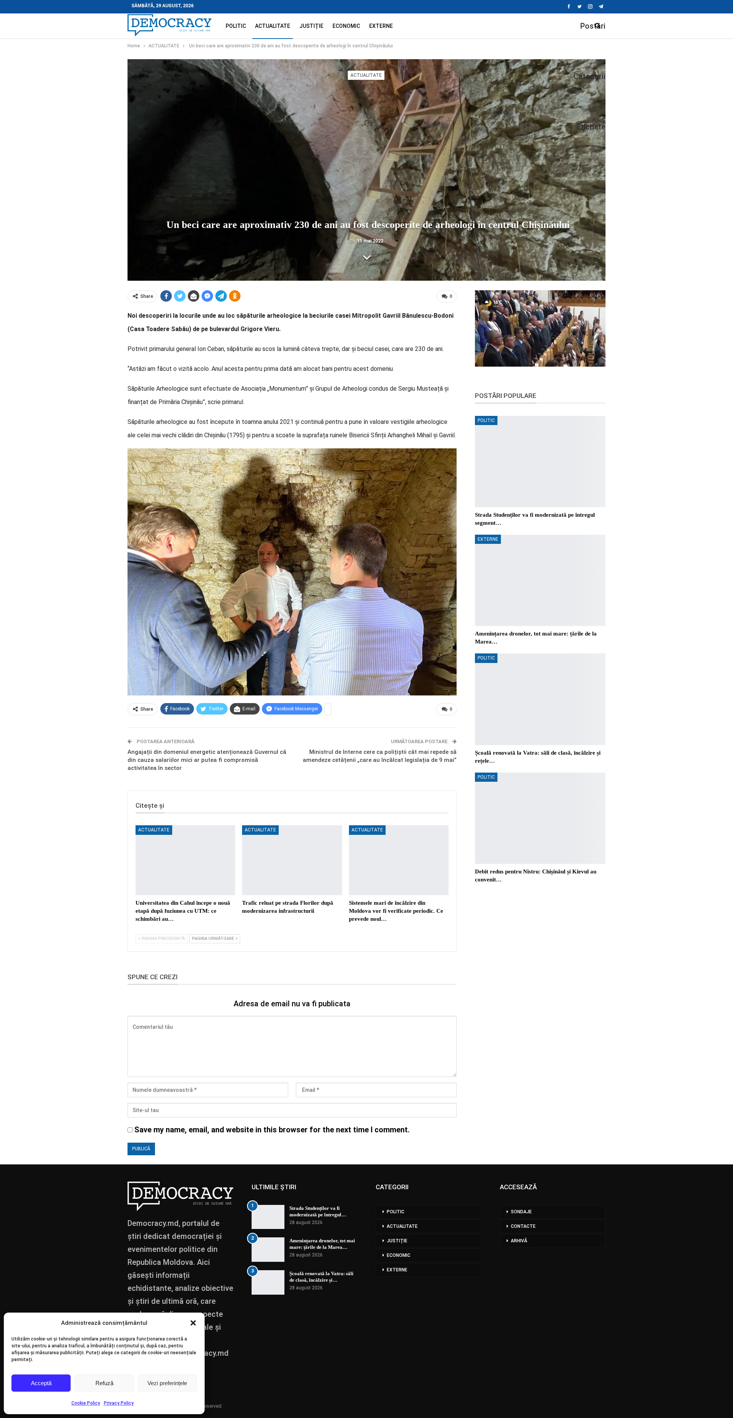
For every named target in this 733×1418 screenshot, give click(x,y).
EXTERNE (381, 26)
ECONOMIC (346, 26)
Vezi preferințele (167, 1383)
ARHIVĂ (519, 1240)
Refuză (104, 1383)
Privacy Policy (119, 1403)
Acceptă (41, 1383)
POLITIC (236, 26)
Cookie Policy (85, 1403)
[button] (193, 1323)
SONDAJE (521, 1211)
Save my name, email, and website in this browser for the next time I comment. (272, 1129)
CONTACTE (523, 1226)
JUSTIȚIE (311, 26)
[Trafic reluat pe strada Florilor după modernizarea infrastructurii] (292, 860)
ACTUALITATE (272, 26)
